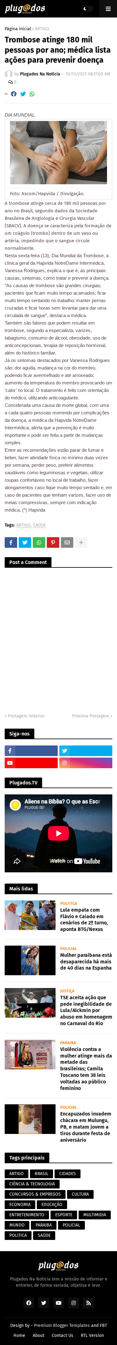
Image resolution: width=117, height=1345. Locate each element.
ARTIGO (42, 29)
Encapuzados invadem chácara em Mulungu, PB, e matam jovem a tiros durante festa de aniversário (85, 1127)
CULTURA (80, 1194)
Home (19, 1335)
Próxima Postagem (90, 716)
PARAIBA (44, 1225)
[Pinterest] (53, 542)
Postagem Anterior (26, 716)
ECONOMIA (20, 1204)
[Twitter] (23, 94)
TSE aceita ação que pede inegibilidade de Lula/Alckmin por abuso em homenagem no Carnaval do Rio (86, 1010)
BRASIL (41, 1173)
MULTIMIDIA (94, 1214)
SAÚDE (39, 525)
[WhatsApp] (32, 94)
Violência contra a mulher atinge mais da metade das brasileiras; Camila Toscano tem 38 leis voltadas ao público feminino (86, 1068)
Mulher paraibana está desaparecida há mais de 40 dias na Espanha (86, 961)
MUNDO (17, 1225)
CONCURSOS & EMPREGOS (35, 1194)
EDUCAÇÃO (51, 1204)
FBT (103, 1325)
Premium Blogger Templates (62, 1325)
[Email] (67, 542)
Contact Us (62, 1335)
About (38, 1335)
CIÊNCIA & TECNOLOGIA (32, 1184)
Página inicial (18, 29)
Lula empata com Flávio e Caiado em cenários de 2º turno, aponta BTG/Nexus (84, 919)
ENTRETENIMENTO (26, 1214)
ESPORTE (63, 1214)
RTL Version (92, 1335)
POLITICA (18, 1235)
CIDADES (67, 1173)
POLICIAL (71, 1225)
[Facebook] (14, 94)
